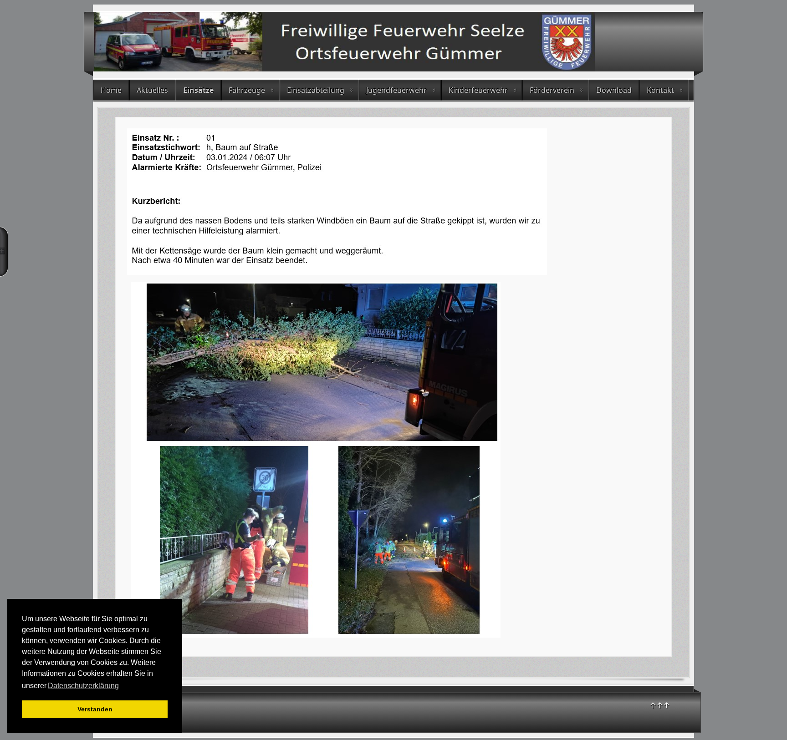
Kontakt (660, 90)
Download (614, 90)
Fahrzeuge (247, 90)
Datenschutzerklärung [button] (83, 685)
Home (111, 90)
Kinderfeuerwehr (478, 90)
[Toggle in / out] (4, 252)
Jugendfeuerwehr (396, 90)
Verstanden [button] (94, 709)
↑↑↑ (659, 705)
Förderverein (552, 90)
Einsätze (198, 90)
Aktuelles (152, 90)
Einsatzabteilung (315, 90)
